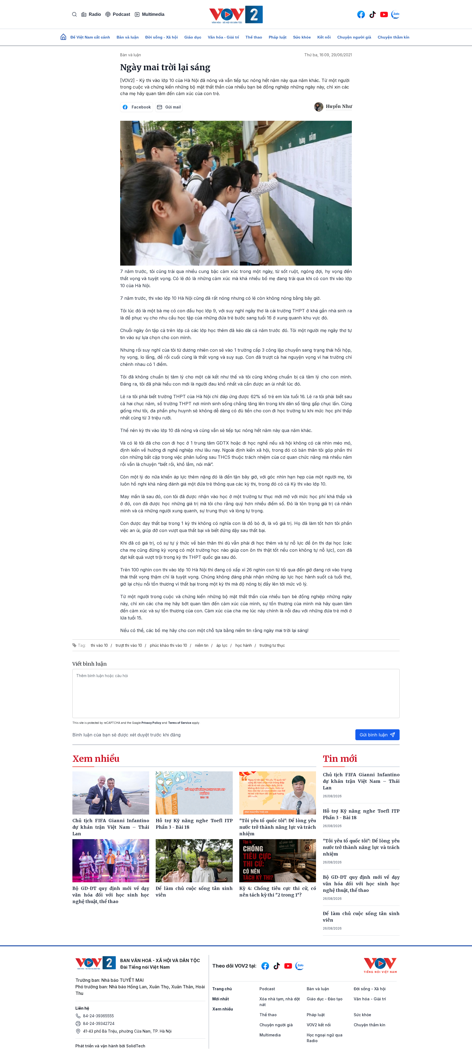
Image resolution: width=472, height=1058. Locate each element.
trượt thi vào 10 (129, 645)
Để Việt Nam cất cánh (90, 37)
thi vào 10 (99, 645)
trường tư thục (272, 645)
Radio (95, 14)
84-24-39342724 (98, 1023)
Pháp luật (278, 37)
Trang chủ (222, 988)
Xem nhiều (222, 1009)
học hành (243, 645)
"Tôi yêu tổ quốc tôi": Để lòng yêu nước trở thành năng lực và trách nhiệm (361, 847)
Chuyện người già (354, 37)
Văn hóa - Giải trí (223, 37)
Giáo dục (192, 37)
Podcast (121, 14)
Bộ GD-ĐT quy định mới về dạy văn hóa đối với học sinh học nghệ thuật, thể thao (361, 883)
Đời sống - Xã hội (161, 37)
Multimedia (153, 14)
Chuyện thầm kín (393, 37)
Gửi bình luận (374, 734)
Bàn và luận (128, 37)
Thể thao (254, 37)
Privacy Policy (151, 722)
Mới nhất (220, 999)
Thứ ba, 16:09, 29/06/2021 (328, 54)
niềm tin (201, 645)
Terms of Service (179, 722)
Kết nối (324, 37)
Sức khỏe (302, 37)
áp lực (222, 645)
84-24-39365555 (98, 1015)
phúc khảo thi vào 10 (168, 645)
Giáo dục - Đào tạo (325, 999)
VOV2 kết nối (319, 1024)
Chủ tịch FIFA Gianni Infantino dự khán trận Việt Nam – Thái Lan (361, 781)
